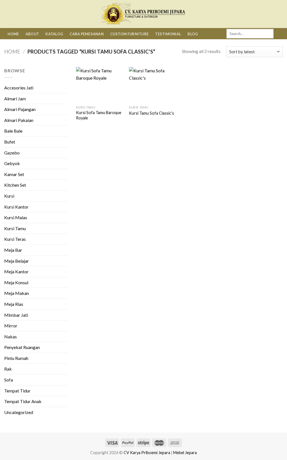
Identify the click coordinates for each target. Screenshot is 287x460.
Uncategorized (18, 412)
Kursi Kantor (16, 206)
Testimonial (168, 34)
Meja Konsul (16, 282)
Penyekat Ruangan (22, 347)
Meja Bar (13, 250)
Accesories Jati (18, 87)
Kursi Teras (15, 239)
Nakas (10, 336)
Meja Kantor (16, 271)
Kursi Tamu (15, 228)
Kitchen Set (15, 185)
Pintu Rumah (16, 358)
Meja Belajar (16, 260)
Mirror (10, 325)
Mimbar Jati (16, 315)
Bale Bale (13, 130)
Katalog (54, 34)
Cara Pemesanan (87, 34)
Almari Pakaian (18, 120)
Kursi (9, 195)
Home (13, 34)
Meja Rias (13, 304)
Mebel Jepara (185, 452)
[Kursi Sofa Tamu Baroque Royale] (100, 85)
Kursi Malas (15, 217)
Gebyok (12, 163)
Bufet (9, 141)
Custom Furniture (129, 34)
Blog (193, 34)
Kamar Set (14, 174)
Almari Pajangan (20, 109)
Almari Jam (15, 98)
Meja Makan (16, 293)
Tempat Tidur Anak (22, 401)
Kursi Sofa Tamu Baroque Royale (98, 115)
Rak (8, 368)
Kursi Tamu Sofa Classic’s (151, 113)
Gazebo (12, 152)
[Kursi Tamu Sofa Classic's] (153, 85)
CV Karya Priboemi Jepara (147, 452)
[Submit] (278, 33)
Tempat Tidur (17, 390)
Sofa (8, 379)
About (32, 34)
